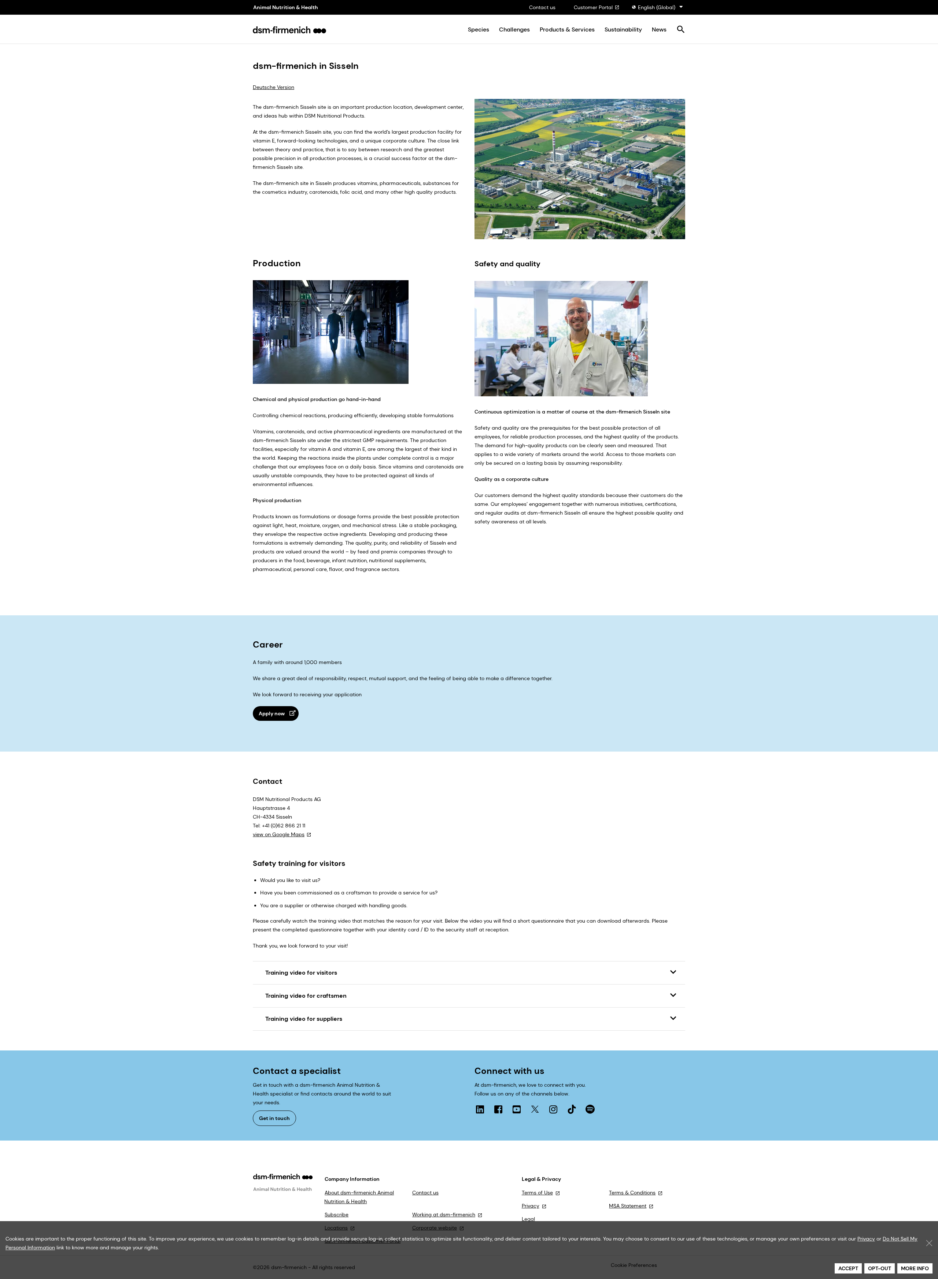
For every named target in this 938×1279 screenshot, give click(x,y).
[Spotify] (590, 1109)
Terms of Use (537, 1192)
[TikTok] (571, 1109)
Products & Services (567, 29)
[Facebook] (498, 1109)
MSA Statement (627, 1205)
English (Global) (656, 7)
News (659, 29)
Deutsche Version (273, 87)
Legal (528, 1219)
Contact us (542, 7)
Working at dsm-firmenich (443, 1214)
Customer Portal (593, 7)
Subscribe (336, 1214)
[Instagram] (553, 1109)
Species (478, 29)
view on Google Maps (278, 834)
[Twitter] (535, 1109)
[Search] (680, 29)
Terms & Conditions (632, 1192)
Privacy (530, 1205)
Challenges (514, 29)
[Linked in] (480, 1109)
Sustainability (623, 29)
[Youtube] (516, 1109)
